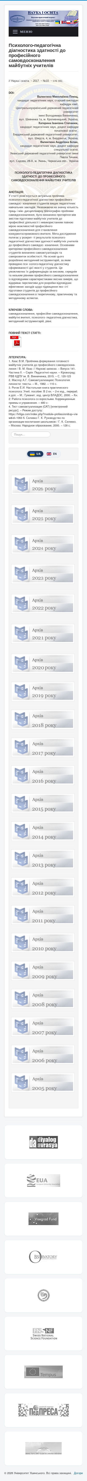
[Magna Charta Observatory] (43, 1257)
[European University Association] (43, 1180)
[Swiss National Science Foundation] (43, 1333)
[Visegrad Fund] (43, 1219)
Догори (78, 1473)
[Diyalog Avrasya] (43, 1142)
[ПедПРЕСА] (43, 1410)
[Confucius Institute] (43, 1295)
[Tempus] (43, 1372)
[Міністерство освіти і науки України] (43, 1448)
